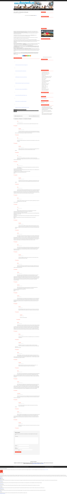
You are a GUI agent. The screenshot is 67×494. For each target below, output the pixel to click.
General (43, 79)
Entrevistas (43, 75)
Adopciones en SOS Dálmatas (47, 110)
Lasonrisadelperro (44, 106)
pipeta (32, 110)
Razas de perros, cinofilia (45, 83)
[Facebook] (24, 55)
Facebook (42, 463)
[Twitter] (22, 55)
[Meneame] (26, 55)
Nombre (16, 445)
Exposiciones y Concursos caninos (46, 77)
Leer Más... (47, 469)
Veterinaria (15, 111)
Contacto (37, 9)
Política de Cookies (51, 466)
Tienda (34, 9)
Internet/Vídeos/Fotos (44, 81)
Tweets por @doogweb (44, 98)
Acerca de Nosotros (47, 466)
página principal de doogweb (36, 463)
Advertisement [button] (2, 488)
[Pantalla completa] (52, 36)
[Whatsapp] (29, 55)
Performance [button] (1, 483)
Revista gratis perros (44, 84)
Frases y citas (43, 78)
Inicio (15, 9)
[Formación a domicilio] (47, 22)
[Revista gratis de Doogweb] (47, 48)
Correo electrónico (16, 448)
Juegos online (43, 82)
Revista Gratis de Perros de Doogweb (26, 9)
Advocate (18, 110)
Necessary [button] (1, 477)
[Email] (27, 55)
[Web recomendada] (47, 64)
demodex (26, 110)
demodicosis (29, 110)
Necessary (2, 478)
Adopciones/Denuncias (44, 74)
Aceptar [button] (45, 469)
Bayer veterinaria (22, 110)
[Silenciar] (51, 36)
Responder (16, 125)
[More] (30, 55)
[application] (47, 33)
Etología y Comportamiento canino (46, 76)
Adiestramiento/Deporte (45, 73)
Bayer (36, 15)
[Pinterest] (25, 55)
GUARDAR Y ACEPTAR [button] (2, 493)
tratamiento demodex (35, 110)
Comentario (16, 436)
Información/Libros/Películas (45, 80)
